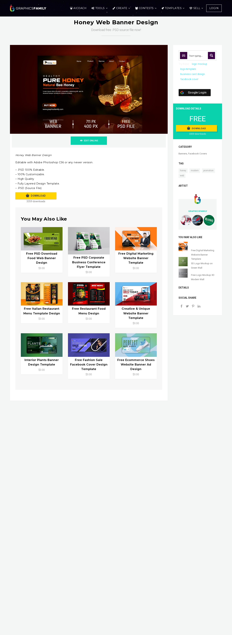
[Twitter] (187, 306)
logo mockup (199, 64)
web (182, 175)
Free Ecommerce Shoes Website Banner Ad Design (136, 364)
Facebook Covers (197, 153)
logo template (188, 69)
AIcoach (79, 8)
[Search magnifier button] (211, 55)
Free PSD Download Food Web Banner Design (41, 258)
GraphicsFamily (197, 211)
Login (214, 8)
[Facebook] (181, 306)
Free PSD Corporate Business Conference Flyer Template (88, 262)
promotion (208, 170)
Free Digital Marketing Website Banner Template (136, 258)
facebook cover (189, 79)
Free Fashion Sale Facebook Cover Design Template (88, 364)
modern (195, 170)
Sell (196, 8)
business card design (192, 74)
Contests (146, 8)
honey (183, 170)
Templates (173, 8)
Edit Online (91, 140)
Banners (183, 153)
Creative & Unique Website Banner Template (136, 313)
